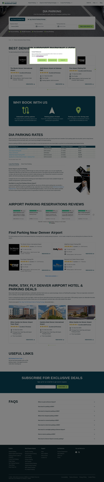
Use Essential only (52, 60)
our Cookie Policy (40, 56)
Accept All (63, 60)
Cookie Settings (42, 60)
